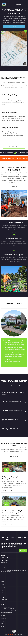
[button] (26, 4)
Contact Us (19, 4)
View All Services (14, 147)
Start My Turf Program (14, 26)
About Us (14, 186)
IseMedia (10, 634)
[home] (3, 4)
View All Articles (14, 456)
